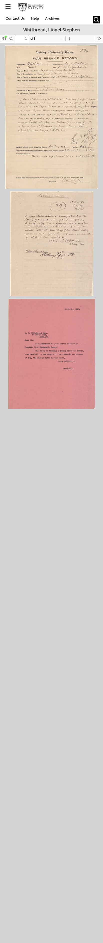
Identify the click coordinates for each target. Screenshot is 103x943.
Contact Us (15, 18)
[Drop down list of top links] (9, 7)
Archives (52, 18)
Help (35, 18)
